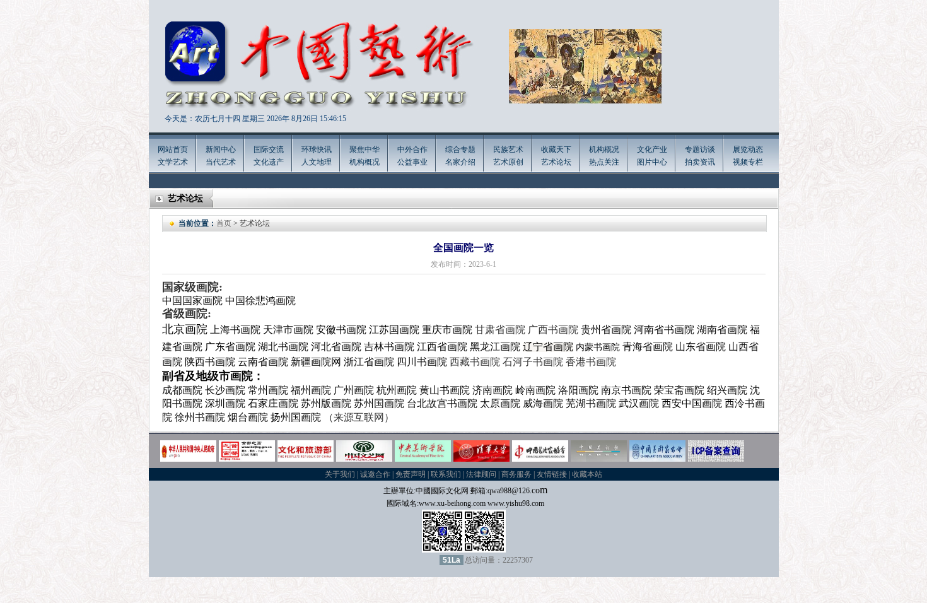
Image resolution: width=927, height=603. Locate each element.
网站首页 (173, 149)
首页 (223, 223)
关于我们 (340, 474)
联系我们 (446, 474)
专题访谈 (700, 149)
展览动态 (748, 149)
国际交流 (269, 149)
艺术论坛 (556, 162)
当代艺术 (221, 162)
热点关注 (604, 162)
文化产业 (652, 149)
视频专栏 (748, 162)
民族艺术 (508, 149)
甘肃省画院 (500, 329)
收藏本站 (587, 474)
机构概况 (364, 162)
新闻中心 (221, 149)
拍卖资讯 (700, 162)
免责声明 (410, 474)
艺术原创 (508, 162)
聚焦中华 (364, 149)
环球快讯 (316, 149)
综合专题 (460, 149)
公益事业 (412, 162)
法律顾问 (481, 474)
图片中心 (652, 162)
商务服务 (516, 474)
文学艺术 (173, 162)
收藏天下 (556, 149)
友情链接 (552, 474)
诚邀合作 (375, 474)
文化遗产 (269, 162)
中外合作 (412, 149)
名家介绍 (460, 162)
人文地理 (316, 162)
